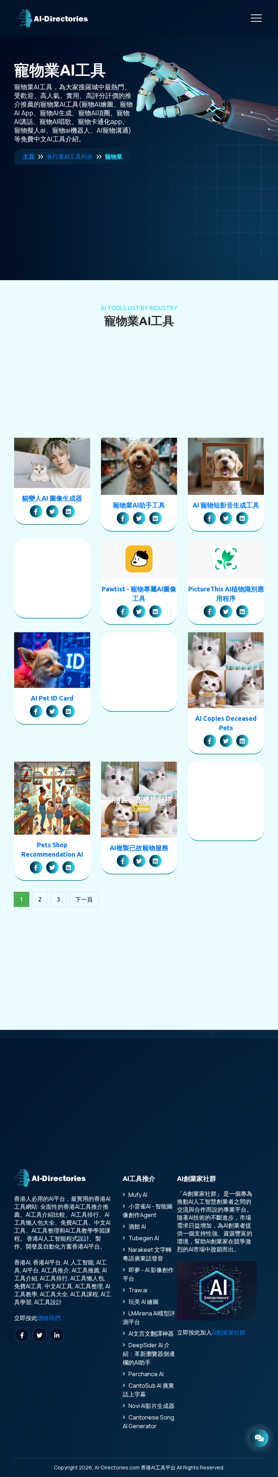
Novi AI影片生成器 (151, 1406)
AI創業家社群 (228, 1332)
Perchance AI (146, 1374)
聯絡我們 (48, 1318)
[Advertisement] (74, 209)
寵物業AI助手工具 (139, 505)
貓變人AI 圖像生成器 (52, 498)
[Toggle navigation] (256, 18)
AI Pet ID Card (52, 698)
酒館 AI (137, 1226)
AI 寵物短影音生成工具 (226, 505)
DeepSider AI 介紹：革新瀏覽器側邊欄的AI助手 (149, 1353)
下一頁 (84, 899)
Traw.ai (138, 1290)
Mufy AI (138, 1195)
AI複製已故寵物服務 (139, 847)
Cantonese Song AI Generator (148, 1421)
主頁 (28, 156)
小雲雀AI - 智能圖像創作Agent (148, 1210)
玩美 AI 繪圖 (144, 1302)
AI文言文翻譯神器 (151, 1333)
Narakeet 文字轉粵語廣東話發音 (147, 1254)
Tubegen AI (144, 1238)
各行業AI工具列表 (70, 156)
